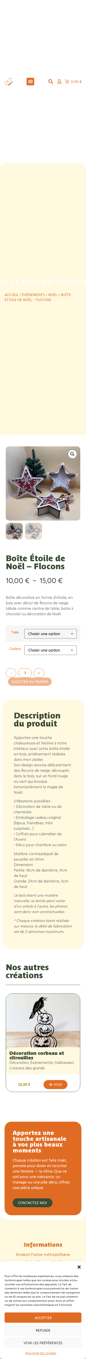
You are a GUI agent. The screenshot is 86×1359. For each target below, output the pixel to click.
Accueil (11, 295)
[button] (79, 1267)
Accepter (43, 1317)
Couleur (15, 648)
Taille (15, 632)
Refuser (43, 1330)
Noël (52, 295)
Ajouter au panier (30, 681)
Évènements (33, 295)
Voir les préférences (43, 1343)
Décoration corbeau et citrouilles (36, 1055)
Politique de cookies (40, 1353)
